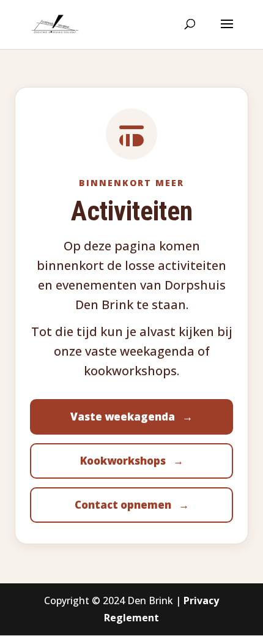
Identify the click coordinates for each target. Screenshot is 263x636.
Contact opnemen (132, 505)
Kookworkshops (131, 461)
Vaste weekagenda (131, 417)
